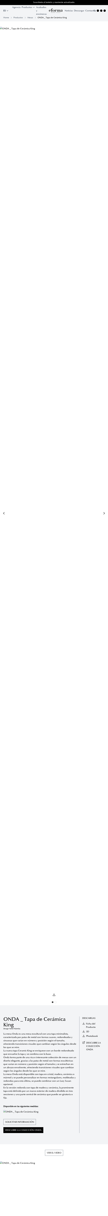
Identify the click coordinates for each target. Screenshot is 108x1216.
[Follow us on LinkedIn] (105, 11)
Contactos (90, 10)
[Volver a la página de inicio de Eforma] (55, 10)
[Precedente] (4, 513)
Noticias (69, 10)
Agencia (16, 7)
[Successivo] (104, 513)
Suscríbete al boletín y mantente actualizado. (54, 2)
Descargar (79, 10)
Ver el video (54, 1152)
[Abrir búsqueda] (94, 10)
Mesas (30, 17)
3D (87, 1031)
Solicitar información (19, 1122)
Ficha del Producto (91, 1025)
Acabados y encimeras (41, 10)
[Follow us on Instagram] (98, 11)
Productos (18, 17)
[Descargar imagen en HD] (54, 994)
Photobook (92, 1036)
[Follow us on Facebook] (101, 11)
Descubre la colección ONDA (23, 1130)
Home (6, 17)
